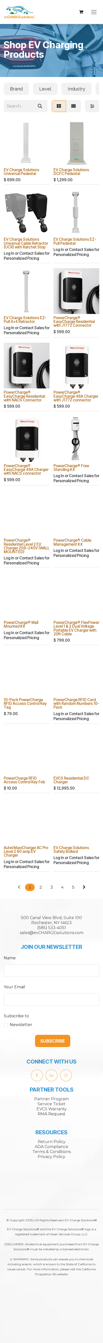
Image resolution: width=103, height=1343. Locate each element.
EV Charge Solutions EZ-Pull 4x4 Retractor (25, 319)
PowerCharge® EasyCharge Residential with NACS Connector (24, 396)
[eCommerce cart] (81, 11)
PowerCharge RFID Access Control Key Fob (24, 780)
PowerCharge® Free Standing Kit (71, 467)
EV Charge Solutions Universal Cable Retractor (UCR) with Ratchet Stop (26, 243)
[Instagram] (66, 1075)
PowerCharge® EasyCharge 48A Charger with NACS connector (26, 469)
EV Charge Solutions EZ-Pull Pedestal (75, 241)
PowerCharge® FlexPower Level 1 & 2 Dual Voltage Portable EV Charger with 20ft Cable (76, 628)
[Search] (40, 106)
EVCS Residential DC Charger (71, 780)
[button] (52, 1041)
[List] (73, 106)
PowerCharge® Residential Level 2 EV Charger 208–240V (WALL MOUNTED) (27, 546)
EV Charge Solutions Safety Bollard (71, 849)
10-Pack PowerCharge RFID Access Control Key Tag (25, 703)
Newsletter (21, 1024)
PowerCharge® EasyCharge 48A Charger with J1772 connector (76, 396)
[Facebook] (37, 1075)
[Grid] (59, 106)
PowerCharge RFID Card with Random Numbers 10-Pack (76, 703)
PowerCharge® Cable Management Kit (72, 542)
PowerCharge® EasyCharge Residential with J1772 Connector (74, 321)
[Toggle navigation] (93, 12)
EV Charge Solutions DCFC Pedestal (71, 171)
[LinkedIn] (52, 1075)
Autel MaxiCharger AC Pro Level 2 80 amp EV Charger (26, 851)
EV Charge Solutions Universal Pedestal (21, 171)
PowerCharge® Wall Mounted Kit (21, 624)
